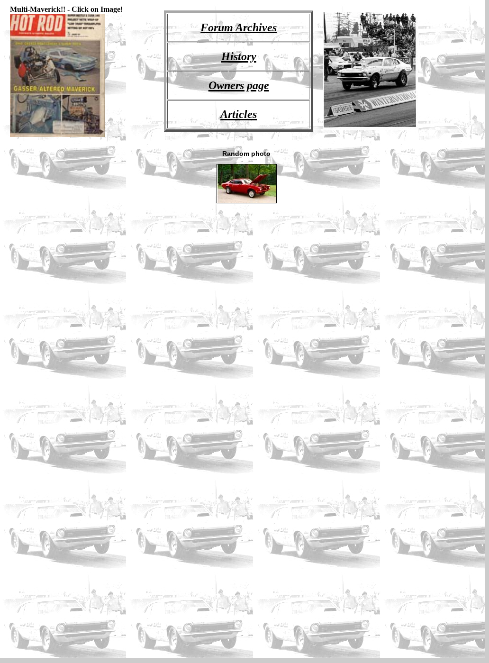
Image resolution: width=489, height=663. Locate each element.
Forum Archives (238, 27)
